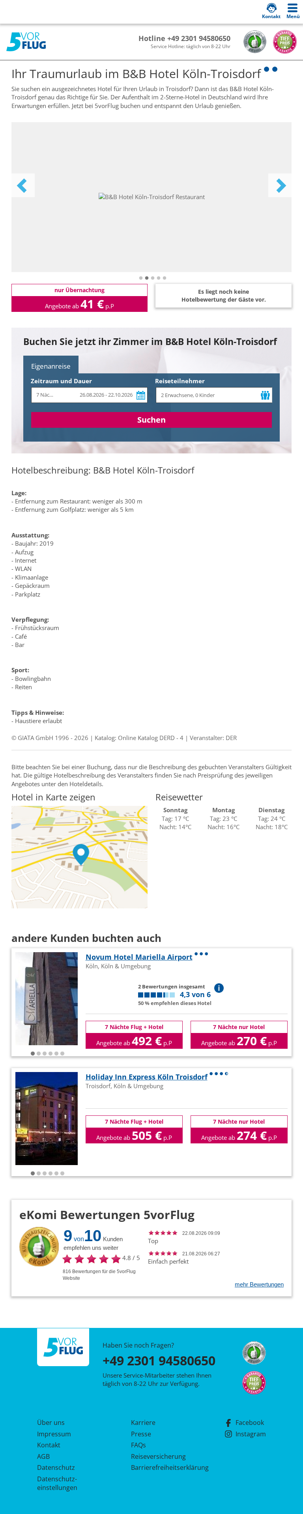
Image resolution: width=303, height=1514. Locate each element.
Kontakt (48, 1445)
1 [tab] (141, 278)
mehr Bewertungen (259, 1284)
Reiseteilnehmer (180, 381)
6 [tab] (62, 1054)
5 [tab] (164, 278)
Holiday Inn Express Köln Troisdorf (147, 1076)
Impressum (54, 1434)
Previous (23, 185)
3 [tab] (153, 278)
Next (280, 185)
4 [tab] (159, 278)
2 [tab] (147, 278)
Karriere (143, 1422)
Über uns (51, 1422)
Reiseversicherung (158, 1456)
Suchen (151, 419)
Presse (141, 1434)
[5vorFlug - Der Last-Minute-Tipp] (26, 42)
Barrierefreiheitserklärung (160, 1467)
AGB (43, 1456)
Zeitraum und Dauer (61, 381)
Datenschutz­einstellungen (57, 1483)
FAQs (138, 1445)
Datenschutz (56, 1467)
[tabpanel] (151, 197)
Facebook (250, 1422)
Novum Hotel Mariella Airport (139, 957)
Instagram (251, 1434)
